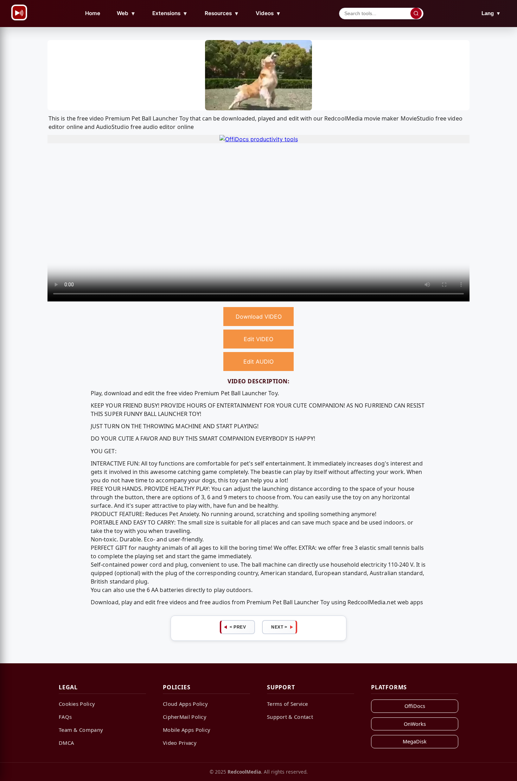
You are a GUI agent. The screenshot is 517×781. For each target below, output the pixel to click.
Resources (222, 13)
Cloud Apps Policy (185, 703)
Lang (491, 13)
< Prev (238, 627)
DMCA (66, 742)
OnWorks (415, 724)
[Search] (416, 13)
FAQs (65, 716)
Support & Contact (290, 716)
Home (92, 13)
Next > (279, 627)
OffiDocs (414, 706)
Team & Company (81, 729)
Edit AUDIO (258, 361)
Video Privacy (180, 742)
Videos (268, 13)
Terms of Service (287, 703)
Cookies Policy (77, 703)
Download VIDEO (259, 316)
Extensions (170, 13)
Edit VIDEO (258, 339)
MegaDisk (415, 741)
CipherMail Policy (184, 716)
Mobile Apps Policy (186, 729)
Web (126, 13)
